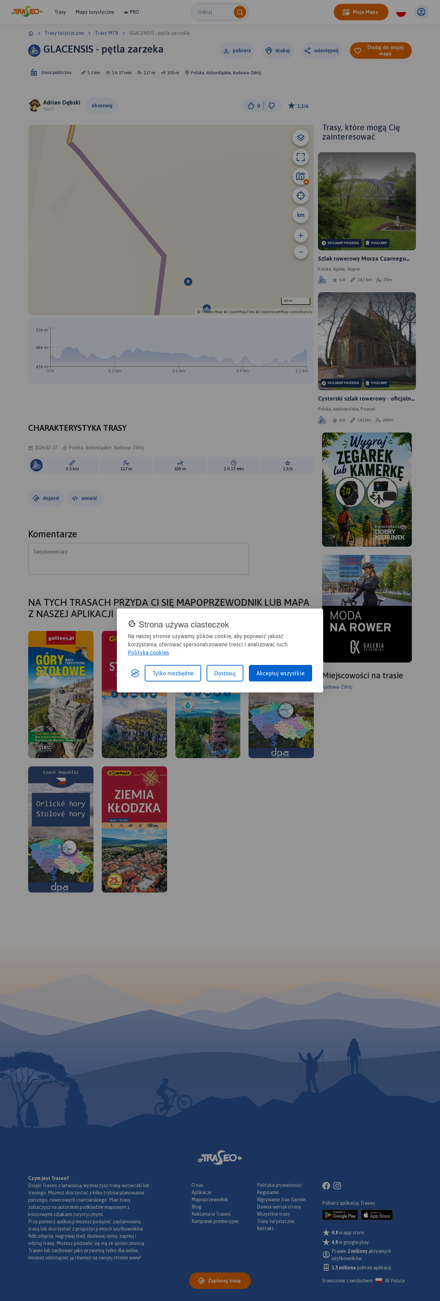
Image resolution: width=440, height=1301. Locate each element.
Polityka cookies (148, 652)
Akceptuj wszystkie (280, 673)
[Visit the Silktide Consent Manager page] (135, 673)
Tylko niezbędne (173, 673)
